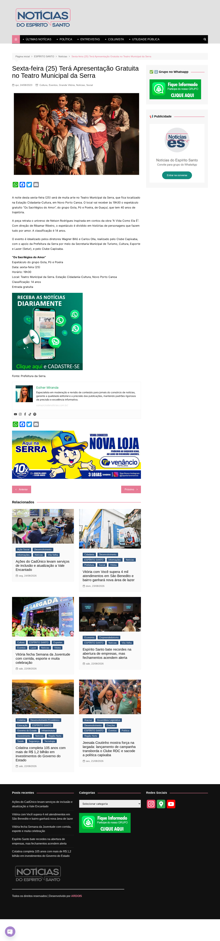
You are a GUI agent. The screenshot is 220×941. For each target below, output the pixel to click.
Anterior (23, 489)
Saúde (20, 741)
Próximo (129, 489)
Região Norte (54, 736)
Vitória (113, 565)
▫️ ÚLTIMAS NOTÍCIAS (36, 39)
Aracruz (88, 720)
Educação (22, 725)
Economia (89, 637)
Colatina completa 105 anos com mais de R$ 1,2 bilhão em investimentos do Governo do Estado (41, 853)
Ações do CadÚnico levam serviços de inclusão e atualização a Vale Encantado (42, 566)
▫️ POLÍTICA (64, 39)
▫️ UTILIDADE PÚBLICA (144, 39)
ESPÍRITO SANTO (93, 560)
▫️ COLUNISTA (114, 39)
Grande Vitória (67, 85)
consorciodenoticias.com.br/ (52, 405)
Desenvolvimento (43, 549)
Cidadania (89, 554)
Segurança (34, 741)
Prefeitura (89, 565)
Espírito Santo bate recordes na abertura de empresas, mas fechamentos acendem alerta (107, 654)
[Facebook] (25, 414)
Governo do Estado (27, 730)
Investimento (23, 736)
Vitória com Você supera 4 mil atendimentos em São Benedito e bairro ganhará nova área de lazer (109, 576)
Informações (23, 555)
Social (89, 85)
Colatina (21, 720)
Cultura (43, 85)
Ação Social (23, 549)
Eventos (53, 85)
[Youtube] (15, 414)
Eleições (111, 725)
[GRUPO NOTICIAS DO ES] (177, 153)
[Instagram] (20, 414)
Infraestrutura (48, 730)
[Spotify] (34, 414)
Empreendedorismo (109, 637)
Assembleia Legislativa (108, 720)
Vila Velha (53, 555)
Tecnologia (49, 741)
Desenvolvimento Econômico (44, 720)
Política (125, 730)
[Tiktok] (29, 414)
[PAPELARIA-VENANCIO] (76, 454)
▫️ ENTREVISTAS (88, 39)
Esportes (57, 642)
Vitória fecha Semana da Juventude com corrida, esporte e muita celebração (43, 658)
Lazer (33, 647)
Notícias (80, 85)
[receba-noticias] (47, 331)
